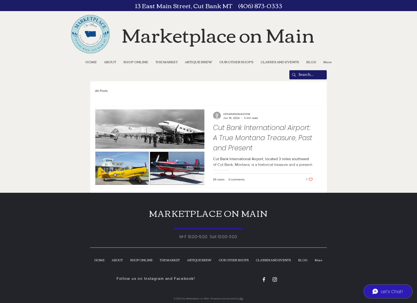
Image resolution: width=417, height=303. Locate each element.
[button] (236, 62)
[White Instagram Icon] (275, 279)
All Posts (101, 91)
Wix (241, 298)
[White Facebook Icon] (264, 279)
